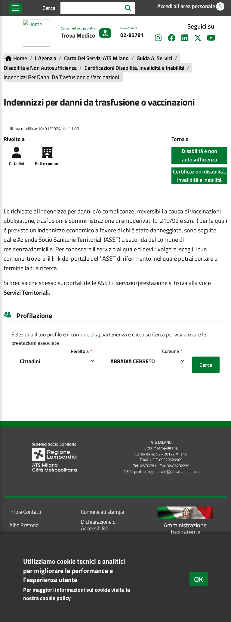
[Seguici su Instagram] (158, 37)
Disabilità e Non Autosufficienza (40, 68)
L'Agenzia (45, 58)
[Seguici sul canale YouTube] (211, 37)
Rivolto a (83, 351)
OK (198, 579)
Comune (173, 351)
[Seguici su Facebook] (171, 37)
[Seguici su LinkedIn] (184, 37)
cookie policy (55, 598)
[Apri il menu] (15, 8)
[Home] (37, 33)
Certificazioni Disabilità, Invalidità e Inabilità (134, 68)
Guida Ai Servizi (154, 58)
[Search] (128, 8)
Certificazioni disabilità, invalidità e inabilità (199, 175)
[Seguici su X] (198, 37)
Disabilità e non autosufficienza (199, 155)
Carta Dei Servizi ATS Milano (96, 58)
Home (20, 58)
